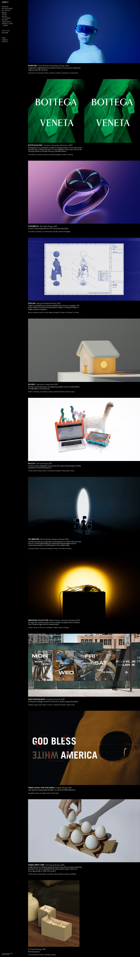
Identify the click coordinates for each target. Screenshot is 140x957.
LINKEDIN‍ (5, 40)
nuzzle (4, 16)
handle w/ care (7, 23)
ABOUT (4, 38)
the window (6, 18)
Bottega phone (7, 8)
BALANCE (5, 20)
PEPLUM (4, 12)
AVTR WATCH (6, 10)
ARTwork (5, 33)
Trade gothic (6, 22)
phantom (5, 6)
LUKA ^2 (5, 2)
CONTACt (5, 42)
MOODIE (4, 14)
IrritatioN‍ (5, 31)
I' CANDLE (5, 25)
